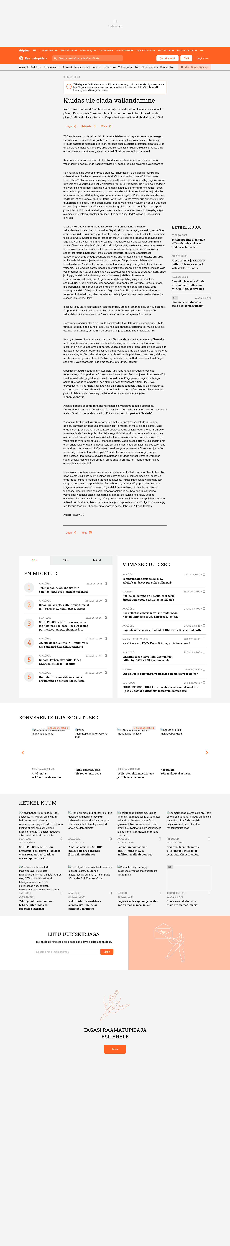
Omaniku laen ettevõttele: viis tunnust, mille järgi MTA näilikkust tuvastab (188, 285)
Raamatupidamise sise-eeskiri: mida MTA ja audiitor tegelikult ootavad (135, 850)
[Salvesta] (105, 583)
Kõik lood (36, 67)
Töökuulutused (176, 893)
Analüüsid (45, 583)
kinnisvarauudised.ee (187, 50)
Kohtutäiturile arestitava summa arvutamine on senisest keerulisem (84, 904)
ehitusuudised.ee (166, 50)
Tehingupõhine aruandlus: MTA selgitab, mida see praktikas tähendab (188, 243)
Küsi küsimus (51, 67)
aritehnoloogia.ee (88, 50)
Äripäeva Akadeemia (43, 769)
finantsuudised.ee (68, 50)
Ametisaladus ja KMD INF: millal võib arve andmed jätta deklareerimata (189, 264)
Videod (96, 67)
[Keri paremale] (207, 752)
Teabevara (109, 67)
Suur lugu (45, 617)
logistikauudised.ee (146, 50)
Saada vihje (167, 67)
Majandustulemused (135, 639)
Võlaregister (125, 67)
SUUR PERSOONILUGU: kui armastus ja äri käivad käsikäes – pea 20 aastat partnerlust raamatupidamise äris (63, 625)
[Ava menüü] (34, 50)
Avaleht (23, 67)
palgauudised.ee (49, 50)
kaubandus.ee (106, 50)
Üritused (67, 67)
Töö (137, 67)
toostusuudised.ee (124, 50)
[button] (66, 952)
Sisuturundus (150, 67)
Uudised (127, 591)
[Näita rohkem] (201, 50)
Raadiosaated (82, 67)
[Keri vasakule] (23, 752)
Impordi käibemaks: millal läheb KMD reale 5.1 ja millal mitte (162, 630)
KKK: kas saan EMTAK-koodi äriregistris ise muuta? (156, 643)
